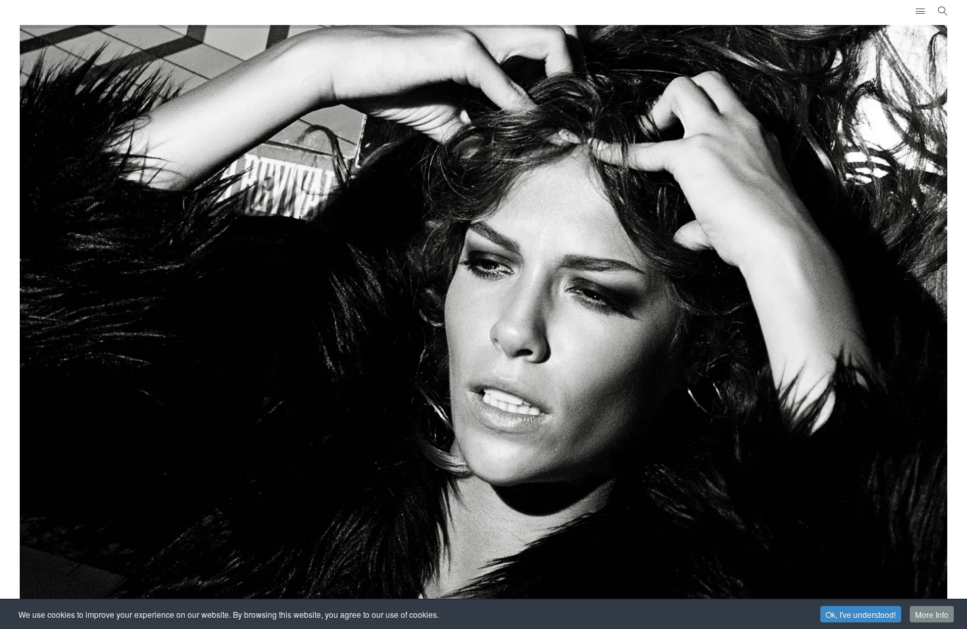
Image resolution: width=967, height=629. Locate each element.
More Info (932, 614)
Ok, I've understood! (861, 614)
